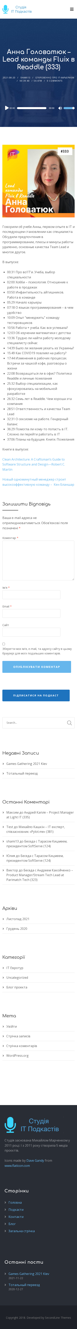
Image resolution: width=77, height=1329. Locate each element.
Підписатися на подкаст (36, 695)
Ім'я (6, 587)
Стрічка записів (18, 1036)
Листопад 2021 (17, 919)
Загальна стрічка (21, 1231)
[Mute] (60, 108)
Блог (12, 1224)
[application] (38, 108)
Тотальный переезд (22, 773)
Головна (15, 1202)
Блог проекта (16, 987)
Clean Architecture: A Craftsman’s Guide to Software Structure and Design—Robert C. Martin (33, 464)
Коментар (10, 538)
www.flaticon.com (17, 1165)
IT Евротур (14, 968)
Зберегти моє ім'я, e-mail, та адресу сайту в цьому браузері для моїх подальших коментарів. (37, 651)
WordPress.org (17, 1055)
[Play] (6, 108)
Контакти (15, 1217)
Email (7, 606)
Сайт (5, 625)
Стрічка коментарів (21, 1046)
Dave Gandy (35, 1160)
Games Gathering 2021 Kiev (26, 764)
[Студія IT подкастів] (18, 9)
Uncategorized (17, 977)
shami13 (25, 77)
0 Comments (54, 80)
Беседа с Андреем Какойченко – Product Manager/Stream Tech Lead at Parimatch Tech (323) (39, 875)
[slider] (69, 110)
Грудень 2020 (16, 928)
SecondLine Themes (58, 1317)
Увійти (11, 1026)
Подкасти (15, 1209)
